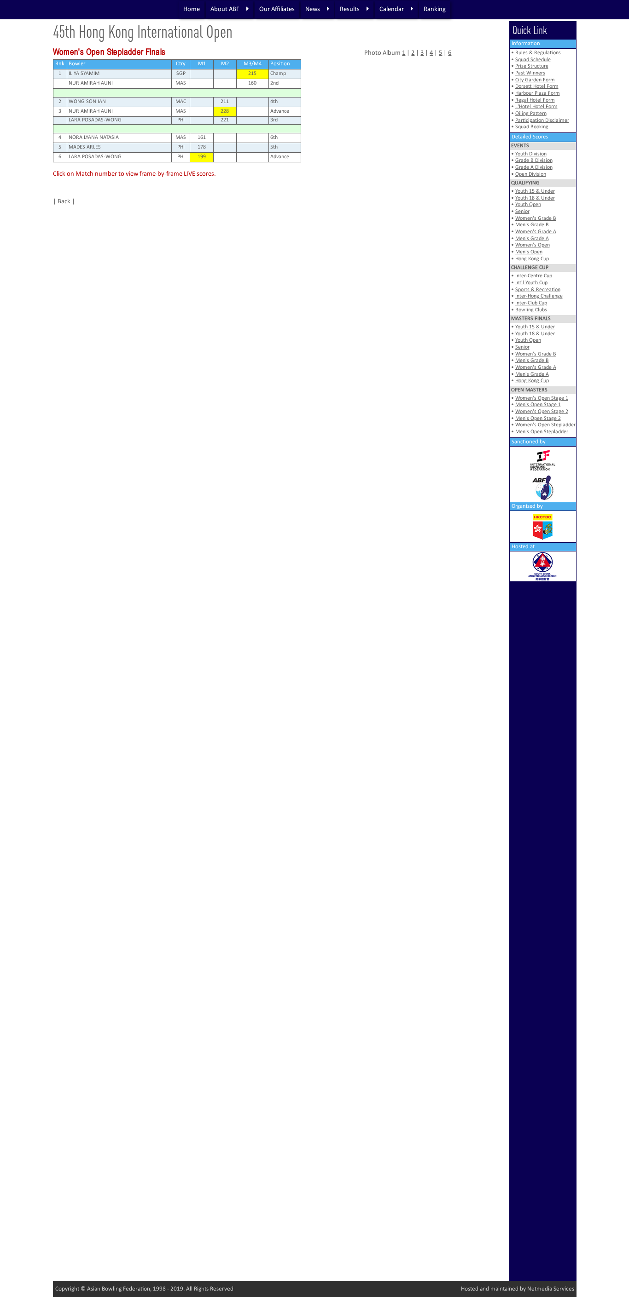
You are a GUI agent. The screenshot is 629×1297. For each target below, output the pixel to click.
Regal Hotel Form (535, 100)
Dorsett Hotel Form (537, 86)
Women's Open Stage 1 (541, 398)
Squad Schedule (533, 60)
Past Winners (530, 73)
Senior (522, 211)
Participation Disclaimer (542, 120)
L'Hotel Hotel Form (536, 106)
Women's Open (532, 245)
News (312, 9)
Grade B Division (534, 160)
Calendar (391, 9)
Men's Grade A (532, 238)
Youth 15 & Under (535, 191)
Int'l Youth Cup (531, 283)
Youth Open (528, 204)
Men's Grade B (532, 225)
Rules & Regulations (538, 53)
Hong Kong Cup (532, 259)
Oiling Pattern (531, 113)
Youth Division (531, 154)
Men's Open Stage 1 (538, 404)
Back (64, 201)
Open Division (530, 174)
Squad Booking (531, 127)
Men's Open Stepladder (541, 432)
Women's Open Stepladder (545, 425)
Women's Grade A (535, 232)
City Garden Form (535, 80)
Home (191, 9)
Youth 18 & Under (535, 198)
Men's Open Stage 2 (538, 418)
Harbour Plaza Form (537, 93)
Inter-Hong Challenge (539, 296)
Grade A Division (534, 167)
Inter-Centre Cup (533, 276)
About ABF (224, 9)
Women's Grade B (535, 218)
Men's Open (528, 252)
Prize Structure (531, 66)
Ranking (435, 9)
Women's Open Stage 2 (541, 411)
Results (350, 9)
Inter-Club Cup (531, 303)
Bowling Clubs (531, 310)
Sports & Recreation (537, 290)
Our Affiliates (277, 9)
